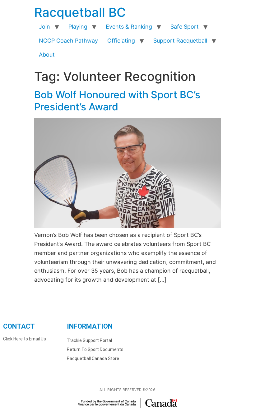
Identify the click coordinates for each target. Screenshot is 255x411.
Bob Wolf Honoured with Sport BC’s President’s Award (117, 101)
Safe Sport (184, 26)
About (47, 54)
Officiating (121, 40)
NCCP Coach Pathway (68, 40)
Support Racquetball (180, 40)
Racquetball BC (80, 12)
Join (44, 26)
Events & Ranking (129, 26)
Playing (77, 26)
